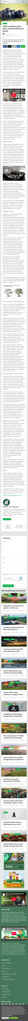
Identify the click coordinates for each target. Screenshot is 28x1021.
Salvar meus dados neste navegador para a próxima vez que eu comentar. (14, 574)
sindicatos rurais (17, 917)
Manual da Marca (6, 968)
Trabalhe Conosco (6, 976)
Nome (4, 557)
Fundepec (4, 997)
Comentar (16, 35)
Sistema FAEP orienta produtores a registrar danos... (13, 693)
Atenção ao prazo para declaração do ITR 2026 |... (12, 780)
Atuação (5, 617)
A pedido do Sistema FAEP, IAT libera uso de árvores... (13, 628)
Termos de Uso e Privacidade (8, 979)
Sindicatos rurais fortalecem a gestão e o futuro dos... (13, 607)
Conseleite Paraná (6, 994)
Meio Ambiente (11, 617)
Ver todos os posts (7, 519)
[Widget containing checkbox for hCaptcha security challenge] (13, 578)
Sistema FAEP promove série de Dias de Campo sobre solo (13, 845)
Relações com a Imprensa (9, 33)
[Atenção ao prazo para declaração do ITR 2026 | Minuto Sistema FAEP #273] (14, 771)
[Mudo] (22, 906)
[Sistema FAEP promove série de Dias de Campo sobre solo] (14, 836)
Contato (4, 965)
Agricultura (6, 682)
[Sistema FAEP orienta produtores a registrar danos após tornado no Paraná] (14, 684)
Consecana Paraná (6, 991)
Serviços (5, 23)
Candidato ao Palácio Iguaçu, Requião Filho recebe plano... (13, 715)
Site (3, 567)
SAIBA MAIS (9, 1015)
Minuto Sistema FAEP (7, 769)
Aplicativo (4, 971)
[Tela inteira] (24, 906)
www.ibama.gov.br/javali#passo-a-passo (12, 495)
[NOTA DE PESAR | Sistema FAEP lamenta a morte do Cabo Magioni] (14, 814)
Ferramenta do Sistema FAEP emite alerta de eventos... (13, 650)
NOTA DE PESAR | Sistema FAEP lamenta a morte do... (12, 823)
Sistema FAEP (22, 913)
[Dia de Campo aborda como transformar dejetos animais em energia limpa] (14, 663)
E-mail (4, 562)
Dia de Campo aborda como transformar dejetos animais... (13, 672)
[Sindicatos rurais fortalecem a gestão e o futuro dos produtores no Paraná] (14, 598)
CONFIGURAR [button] (5, 1017)
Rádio (14, 769)
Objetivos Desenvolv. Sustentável (9, 974)
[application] (14, 899)
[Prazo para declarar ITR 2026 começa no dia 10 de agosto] (14, 728)
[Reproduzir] (3, 906)
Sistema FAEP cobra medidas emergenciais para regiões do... (13, 758)
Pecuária (5, 660)
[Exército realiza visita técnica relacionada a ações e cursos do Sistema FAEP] (14, 793)
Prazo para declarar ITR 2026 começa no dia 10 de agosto (13, 737)
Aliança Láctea (5, 988)
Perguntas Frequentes (7, 962)
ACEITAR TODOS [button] (13, 1017)
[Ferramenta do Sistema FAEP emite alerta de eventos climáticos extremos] (14, 641)
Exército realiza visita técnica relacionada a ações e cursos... (13, 802)
